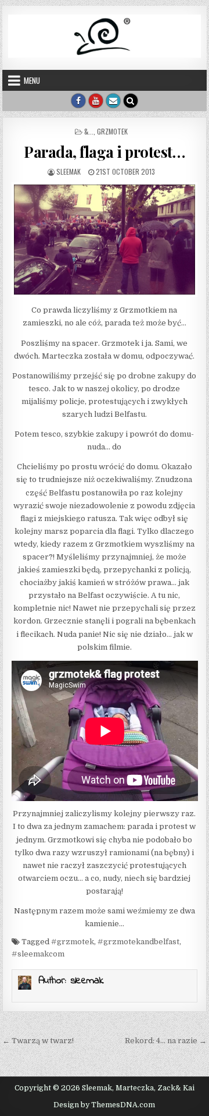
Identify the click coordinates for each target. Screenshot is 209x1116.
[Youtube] (96, 101)
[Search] (131, 101)
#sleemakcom (38, 954)
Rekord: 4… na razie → (166, 1040)
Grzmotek (112, 131)
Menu (32, 80)
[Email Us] (113, 101)
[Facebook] (78, 101)
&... (88, 131)
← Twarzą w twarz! (38, 1040)
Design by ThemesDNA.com (104, 1105)
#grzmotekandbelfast (138, 941)
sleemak (68, 171)
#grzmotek (72, 941)
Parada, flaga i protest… (104, 151)
